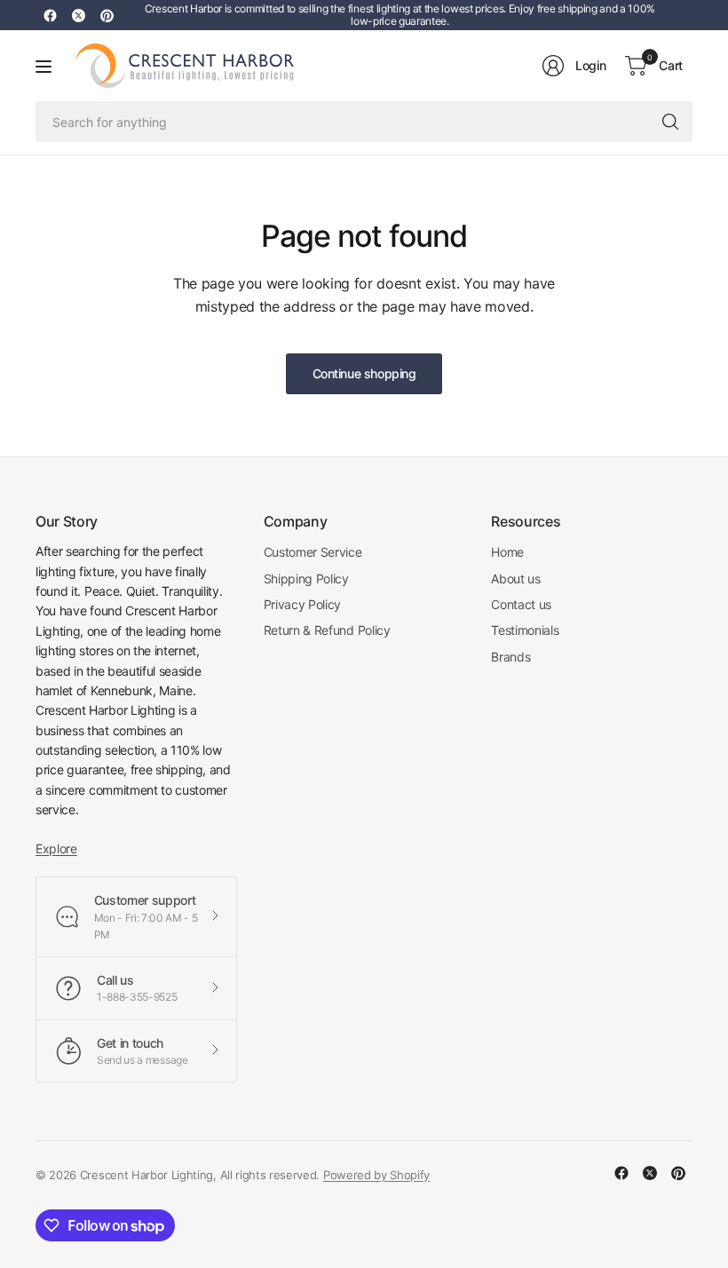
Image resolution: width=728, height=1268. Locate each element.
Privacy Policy (303, 604)
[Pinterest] (106, 15)
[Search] (670, 121)
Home (507, 551)
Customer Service (313, 551)
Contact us (521, 604)
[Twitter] (78, 15)
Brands (510, 656)
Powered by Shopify (376, 1175)
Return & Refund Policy (327, 630)
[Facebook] (50, 15)
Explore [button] (56, 848)
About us (515, 578)
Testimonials (524, 630)
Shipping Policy (306, 578)
